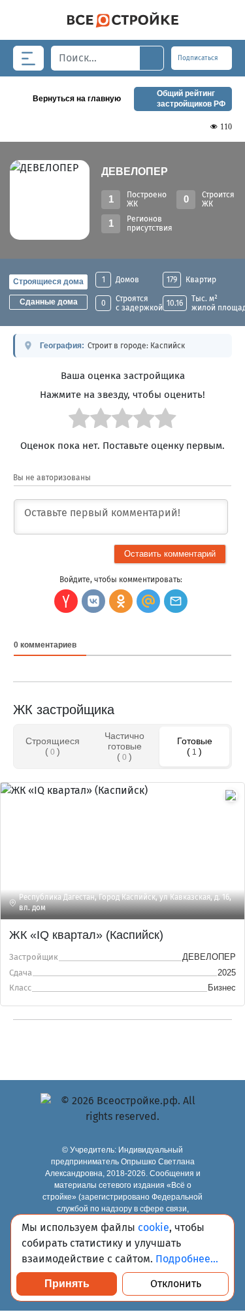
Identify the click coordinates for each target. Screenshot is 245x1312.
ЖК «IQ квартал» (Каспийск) (86, 935)
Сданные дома (49, 301)
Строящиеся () (52, 746)
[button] (176, 601)
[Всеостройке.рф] (122, 20)
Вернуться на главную (77, 98)
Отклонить (175, 1283)
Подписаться (199, 58)
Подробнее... (186, 1259)
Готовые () (194, 746)
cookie (153, 1227)
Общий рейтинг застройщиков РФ (191, 98)
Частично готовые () (124, 746)
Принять (67, 1283)
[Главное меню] (28, 58)
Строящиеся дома (48, 281)
